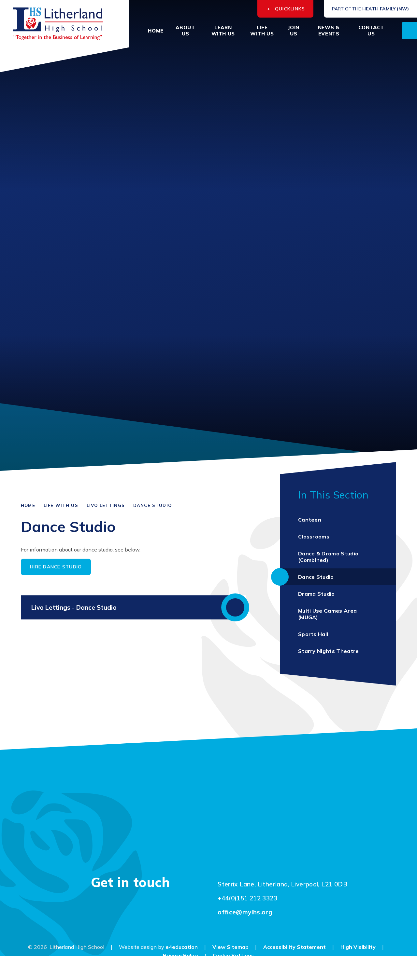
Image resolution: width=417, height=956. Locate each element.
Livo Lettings (106, 505)
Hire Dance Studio (56, 567)
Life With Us (61, 505)
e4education (181, 947)
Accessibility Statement (294, 947)
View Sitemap (230, 947)
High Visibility (358, 947)
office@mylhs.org (245, 912)
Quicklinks (290, 9)
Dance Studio (152, 505)
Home (28, 505)
